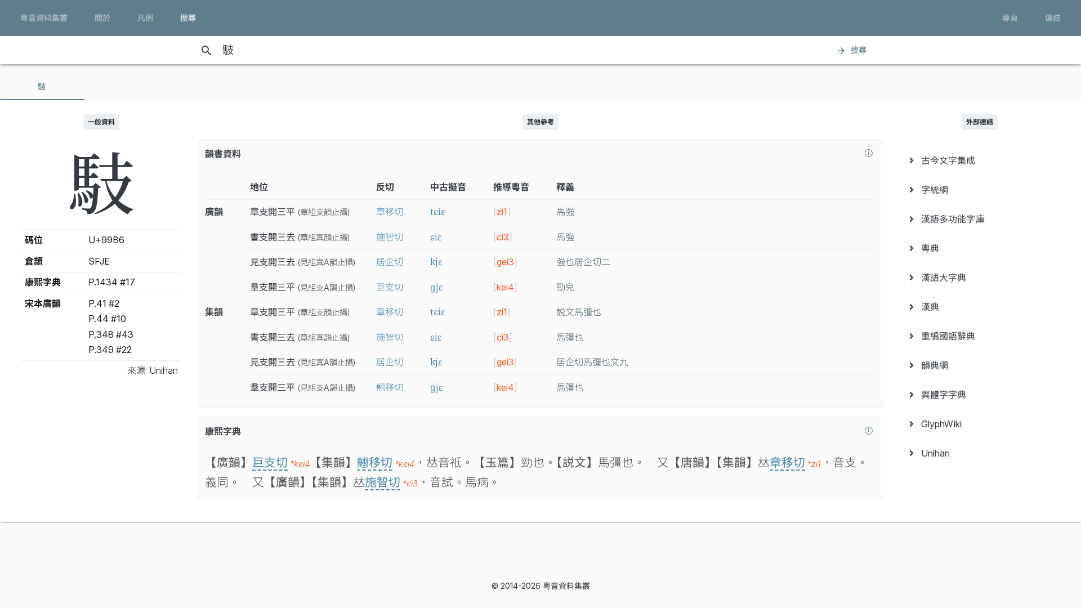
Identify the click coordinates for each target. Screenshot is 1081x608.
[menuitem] (979, 160)
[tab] (42, 86)
